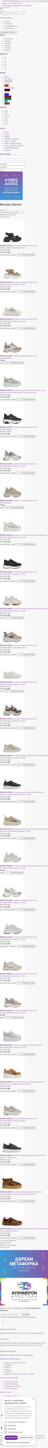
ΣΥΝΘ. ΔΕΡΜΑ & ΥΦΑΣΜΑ (13, 146)
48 (3, 217)
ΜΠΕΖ (6, 92)
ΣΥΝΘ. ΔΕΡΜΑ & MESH (12, 143)
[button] (1, 1447)
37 (5, 60)
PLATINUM (8, 81)
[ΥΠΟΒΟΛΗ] (1, 170)
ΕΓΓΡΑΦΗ (26, 1314)
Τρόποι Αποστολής (11, 1384)
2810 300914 (4, 1339)
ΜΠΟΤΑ (7, 46)
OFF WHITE (8, 79)
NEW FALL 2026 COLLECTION (15, 1363)
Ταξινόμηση (4, 212)
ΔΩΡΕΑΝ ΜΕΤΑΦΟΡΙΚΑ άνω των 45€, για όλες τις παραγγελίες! (25, 1)
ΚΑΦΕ (6, 86)
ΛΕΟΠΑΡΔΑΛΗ (9, 88)
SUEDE (6, 134)
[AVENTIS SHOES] (24, 8)
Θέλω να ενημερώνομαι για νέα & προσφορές (19, 1317)
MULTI (6, 77)
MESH (6, 132)
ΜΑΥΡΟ (7, 90)
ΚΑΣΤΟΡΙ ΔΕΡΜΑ (10, 141)
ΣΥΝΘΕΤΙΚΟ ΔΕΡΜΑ (11, 148)
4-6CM (6, 116)
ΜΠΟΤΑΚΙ (7, 48)
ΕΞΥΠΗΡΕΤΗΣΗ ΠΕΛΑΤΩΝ (9, 1378)
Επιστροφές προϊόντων (13, 1386)
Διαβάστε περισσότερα (21, 1418)
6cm (6, 122)
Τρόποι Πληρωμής (11, 1382)
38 (5, 62)
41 (5, 69)
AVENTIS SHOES (6, 1392)
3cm (6, 113)
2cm (6, 111)
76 (5, 217)
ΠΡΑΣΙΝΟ (7, 99)
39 (5, 64)
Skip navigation (5, 18)
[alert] (19, 1421)
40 (5, 67)
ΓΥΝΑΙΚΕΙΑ (8, 1365)
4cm (6, 118)
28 (1, 217)
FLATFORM (8, 39)
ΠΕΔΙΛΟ (7, 50)
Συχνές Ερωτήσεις (11, 1388)
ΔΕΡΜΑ (7, 137)
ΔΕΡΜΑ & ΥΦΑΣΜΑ (11, 139)
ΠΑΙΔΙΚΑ (7, 1369)
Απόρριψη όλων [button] (26, 1438)
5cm (6, 120)
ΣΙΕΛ (6, 101)
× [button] (33, 1399)
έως (1, 167)
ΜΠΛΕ (6, 94)
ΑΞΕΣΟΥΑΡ (8, 1372)
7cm (6, 125)
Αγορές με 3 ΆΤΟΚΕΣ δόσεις (12, 3)
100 (8, 217)
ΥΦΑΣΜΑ (7, 150)
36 (5, 58)
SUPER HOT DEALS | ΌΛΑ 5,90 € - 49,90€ (19, 1374)
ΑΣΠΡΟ (7, 83)
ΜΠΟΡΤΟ (7, 97)
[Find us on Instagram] (5, 1323)
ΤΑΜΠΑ (7, 103)
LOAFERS (7, 41)
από (1, 164)
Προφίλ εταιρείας (10, 1396)
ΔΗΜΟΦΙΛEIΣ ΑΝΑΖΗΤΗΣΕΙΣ (10, 1359)
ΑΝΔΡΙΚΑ (7, 1367)
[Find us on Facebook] (5, 1321)
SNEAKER (7, 43)
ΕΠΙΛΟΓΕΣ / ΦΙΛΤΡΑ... (8, 32)
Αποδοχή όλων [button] (11, 1438)
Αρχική (7, 21)
